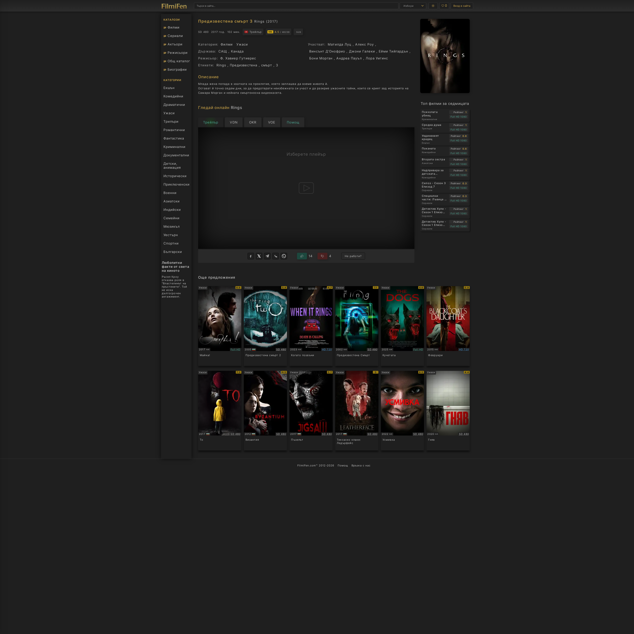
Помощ (343, 465)
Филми (171, 27)
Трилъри (170, 122)
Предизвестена (243, 65)
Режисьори (175, 53)
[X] (259, 256)
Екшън (169, 88)
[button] (433, 5)
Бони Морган (321, 58)
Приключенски (176, 184)
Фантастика (173, 138)
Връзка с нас (361, 465)
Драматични (174, 105)
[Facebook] (250, 256)
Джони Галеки (362, 51)
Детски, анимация (172, 166)
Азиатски (171, 201)
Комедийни (173, 96)
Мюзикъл (171, 227)
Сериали (173, 36)
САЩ (222, 51)
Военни (169, 193)
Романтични (174, 130)
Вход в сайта (461, 5)
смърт (266, 65)
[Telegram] (267, 256)
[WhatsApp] (284, 256)
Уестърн (170, 235)
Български (172, 252)
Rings (221, 65)
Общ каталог (176, 61)
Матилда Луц (339, 44)
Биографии (175, 69)
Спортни (171, 243)
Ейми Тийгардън (393, 51)
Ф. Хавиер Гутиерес (238, 58)
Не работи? (353, 256)
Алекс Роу (364, 44)
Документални (176, 155)
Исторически (175, 176)
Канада (237, 51)
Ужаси (169, 113)
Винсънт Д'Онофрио (327, 51)
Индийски (172, 210)
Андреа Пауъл (349, 58)
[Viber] (275, 256)
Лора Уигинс (377, 58)
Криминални (174, 147)
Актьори (172, 44)
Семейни (171, 218)
